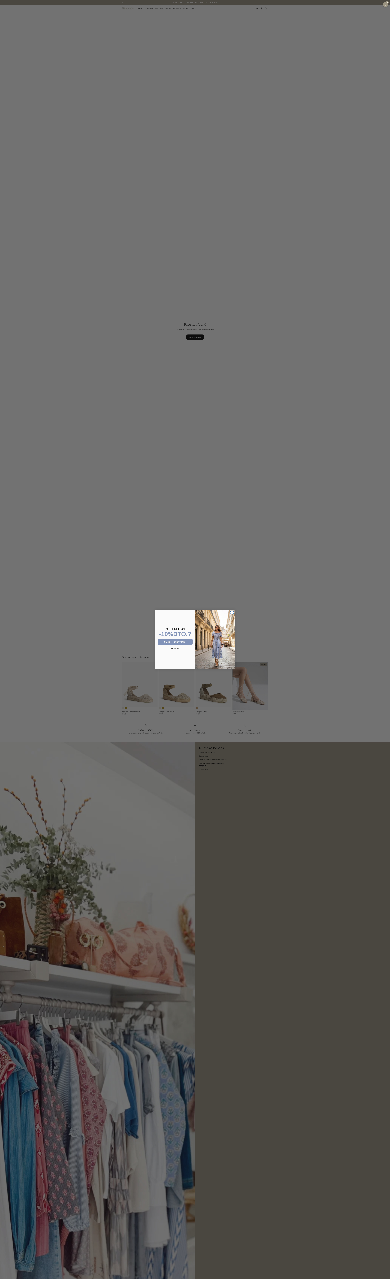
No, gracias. (175, 648)
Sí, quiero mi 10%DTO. (175, 642)
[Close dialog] (232, 612)
